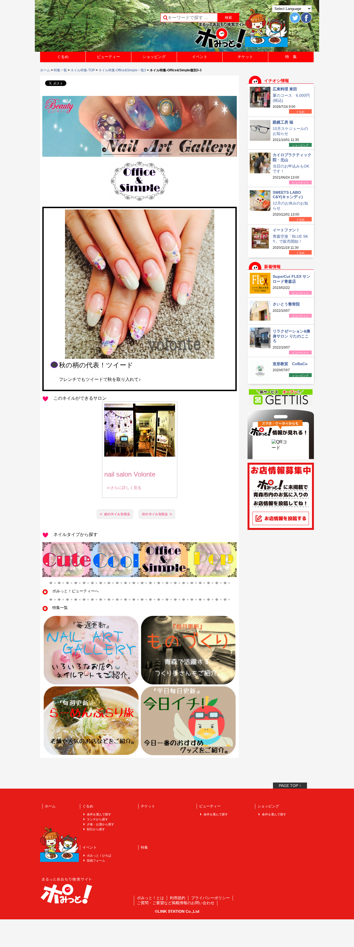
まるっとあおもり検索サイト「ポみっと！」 (81, 27)
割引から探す (96, 829)
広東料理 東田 (285, 89)
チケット (245, 56)
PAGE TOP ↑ (290, 785)
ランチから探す (97, 819)
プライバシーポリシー (210, 898)
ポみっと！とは (150, 898)
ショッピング (154, 56)
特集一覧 (60, 70)
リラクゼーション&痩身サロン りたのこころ (291, 336)
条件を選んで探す (99, 814)
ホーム (45, 70)
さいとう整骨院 (286, 304)
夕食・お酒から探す (100, 824)
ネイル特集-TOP (83, 70)
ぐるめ (63, 56)
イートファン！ (286, 230)
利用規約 (177, 898)
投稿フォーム (96, 860)
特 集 (291, 56)
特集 (144, 847)
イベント (199, 56)
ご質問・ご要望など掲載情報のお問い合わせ (175, 903)
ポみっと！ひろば (99, 855)
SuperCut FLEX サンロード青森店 (291, 279)
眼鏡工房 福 (283, 122)
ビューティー (108, 56)
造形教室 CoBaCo (290, 364)
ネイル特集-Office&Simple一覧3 (122, 70)
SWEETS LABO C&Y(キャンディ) (288, 194)
